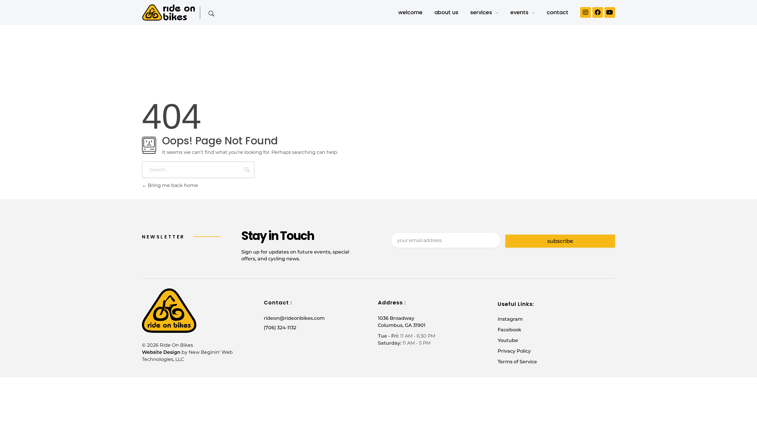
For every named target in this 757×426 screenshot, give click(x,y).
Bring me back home (172, 185)
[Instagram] (585, 12)
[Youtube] (609, 12)
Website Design (161, 352)
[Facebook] (597, 12)
